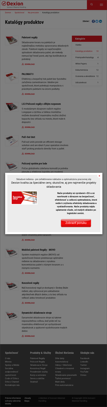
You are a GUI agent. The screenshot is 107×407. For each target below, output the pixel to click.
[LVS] (76, 222)
